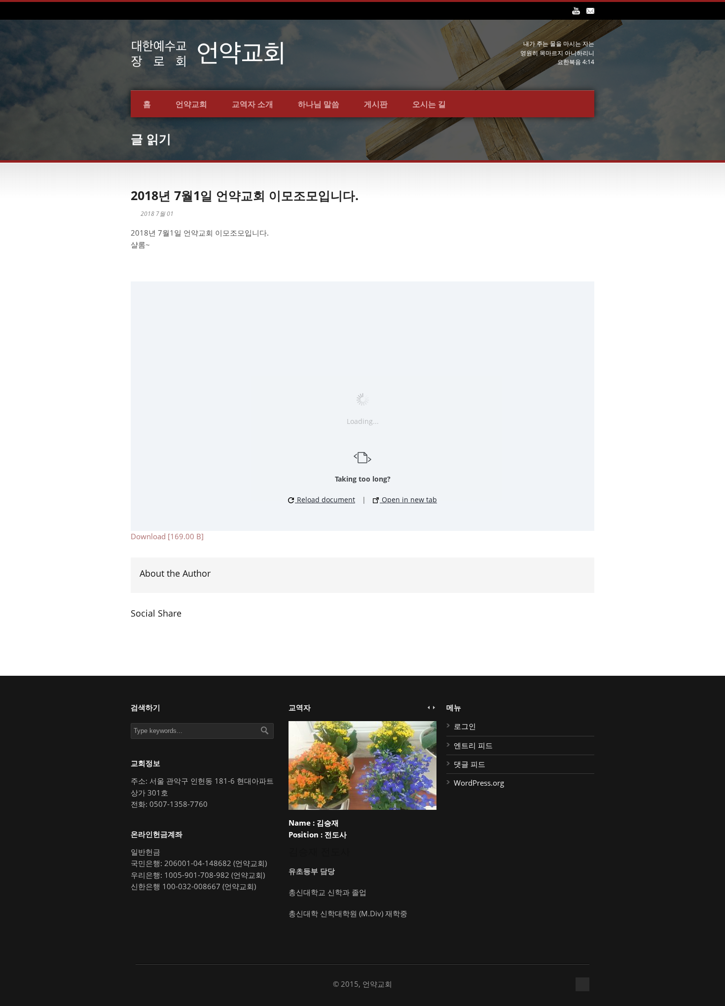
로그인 (465, 726)
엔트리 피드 (473, 745)
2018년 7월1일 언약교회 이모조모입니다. (245, 195)
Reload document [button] (325, 499)
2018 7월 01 (157, 213)
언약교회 (191, 104)
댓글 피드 (469, 764)
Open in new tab (408, 499)
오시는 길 (429, 104)
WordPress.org (479, 783)
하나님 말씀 (318, 104)
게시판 (376, 104)
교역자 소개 (252, 104)
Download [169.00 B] (167, 536)
